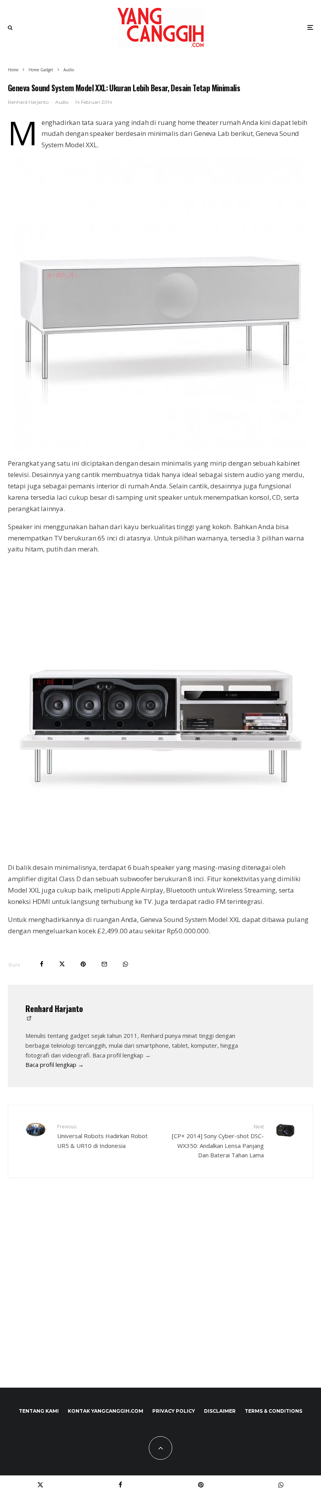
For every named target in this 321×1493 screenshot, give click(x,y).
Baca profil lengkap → (54, 1064)
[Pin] (83, 964)
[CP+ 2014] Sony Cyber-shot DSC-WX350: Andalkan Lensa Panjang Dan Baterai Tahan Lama (218, 1141)
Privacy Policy (173, 1411)
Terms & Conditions (273, 1411)
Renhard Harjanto (28, 102)
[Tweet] (62, 964)
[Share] (41, 964)
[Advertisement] (160, 1299)
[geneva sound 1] (160, 304)
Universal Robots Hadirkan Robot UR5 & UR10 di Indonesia (102, 1136)
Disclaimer (220, 1411)
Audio (62, 102)
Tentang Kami (39, 1411)
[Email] (104, 964)
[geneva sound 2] (160, 708)
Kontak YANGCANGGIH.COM (105, 1411)
